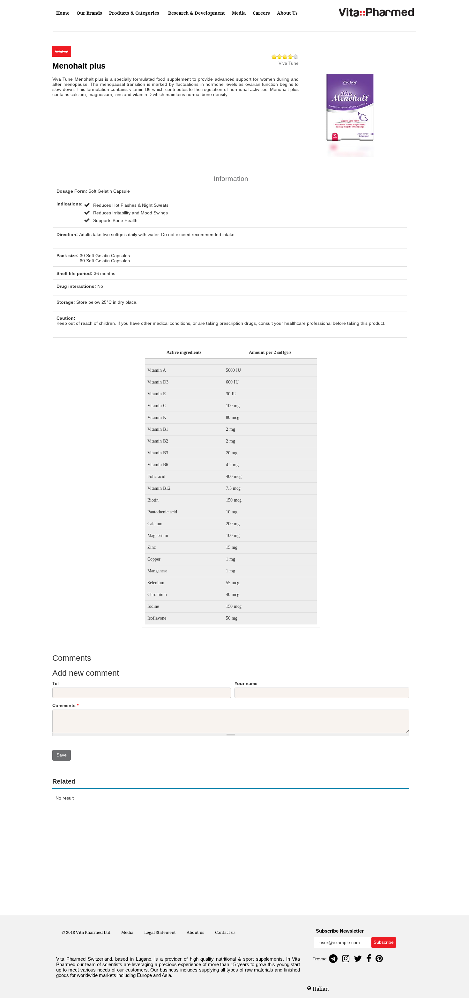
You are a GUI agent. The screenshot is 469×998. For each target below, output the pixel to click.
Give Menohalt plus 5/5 (296, 56)
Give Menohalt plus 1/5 (274, 56)
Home (63, 13)
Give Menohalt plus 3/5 (285, 56)
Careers (261, 13)
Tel (55, 683)
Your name (245, 683)
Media (239, 13)
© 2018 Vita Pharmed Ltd (86, 932)
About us (195, 932)
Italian (321, 988)
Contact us (225, 932)
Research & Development (196, 13)
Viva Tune (289, 63)
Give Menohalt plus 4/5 (290, 56)
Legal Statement (160, 932)
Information (231, 178)
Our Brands (89, 13)
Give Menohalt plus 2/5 (279, 56)
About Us (287, 13)
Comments (65, 705)
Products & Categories (134, 13)
